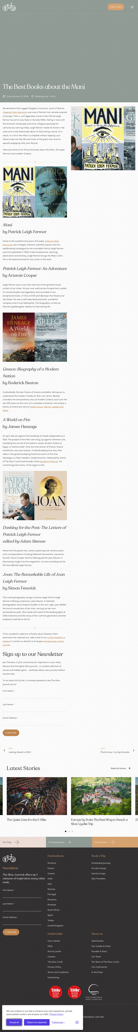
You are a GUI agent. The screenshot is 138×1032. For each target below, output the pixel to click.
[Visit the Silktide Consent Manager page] (77, 1022)
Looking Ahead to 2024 (20, 752)
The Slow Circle (55, 961)
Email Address (10, 717)
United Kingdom (55, 925)
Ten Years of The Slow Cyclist (105, 961)
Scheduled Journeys (101, 863)
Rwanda (52, 904)
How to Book (54, 940)
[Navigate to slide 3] (72, 831)
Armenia (52, 863)
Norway (51, 889)
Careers (51, 956)
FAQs (50, 946)
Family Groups (99, 873)
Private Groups (99, 868)
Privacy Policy (54, 967)
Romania (52, 899)
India (50, 878)
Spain (50, 915)
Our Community (99, 967)
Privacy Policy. (57, 1014)
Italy (50, 883)
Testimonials (98, 940)
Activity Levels (54, 951)
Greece (51, 873)
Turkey (51, 920)
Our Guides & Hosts (101, 946)
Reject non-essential (37, 1022)
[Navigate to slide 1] (65, 831)
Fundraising (53, 977)
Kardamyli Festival (49, 461)
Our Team (96, 956)
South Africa (53, 909)
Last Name (9, 704)
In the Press (97, 972)
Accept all (14, 1022)
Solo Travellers (99, 878)
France (51, 868)
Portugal (52, 894)
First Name (9, 690)
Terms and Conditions (58, 972)
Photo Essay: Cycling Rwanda (114, 752)
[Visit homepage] (9, 7)
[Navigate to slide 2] (69, 831)
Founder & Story (99, 951)
